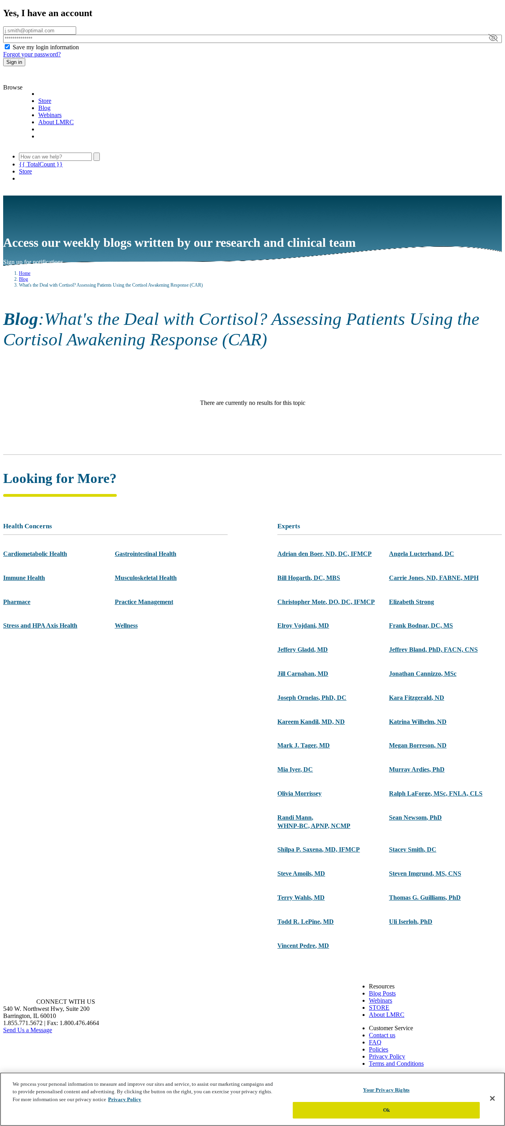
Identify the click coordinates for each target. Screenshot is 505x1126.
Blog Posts (382, 993)
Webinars (50, 115)
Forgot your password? (32, 54)
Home (24, 273)
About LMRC (56, 122)
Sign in (14, 62)
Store (44, 100)
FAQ (375, 1042)
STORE (379, 1007)
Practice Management (144, 601)
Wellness (126, 625)
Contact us (382, 1035)
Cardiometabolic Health (35, 553)
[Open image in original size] (48, 80)
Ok (386, 1110)
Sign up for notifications (37, 262)
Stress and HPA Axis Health (40, 625)
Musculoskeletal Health (146, 577)
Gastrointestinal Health (145, 553)
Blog (44, 107)
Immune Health (24, 577)
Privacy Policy (387, 1056)
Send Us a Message (27, 1030)
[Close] (492, 1098)
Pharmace (16, 601)
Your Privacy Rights (386, 1090)
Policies (378, 1049)
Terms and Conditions (396, 1063)
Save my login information (46, 47)
